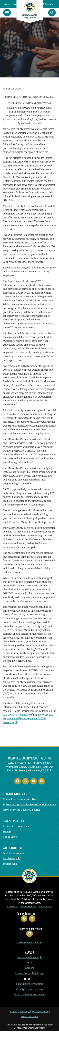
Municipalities (28, 906)
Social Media (10, 863)
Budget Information (14, 852)
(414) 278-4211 (17, 763)
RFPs (29, 962)
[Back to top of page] (52, 1040)
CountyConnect (18, 1011)
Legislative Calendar (28, 957)
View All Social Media (29, 942)
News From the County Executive (21, 809)
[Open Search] (52, 13)
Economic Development (16, 825)
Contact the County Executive (19, 798)
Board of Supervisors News (29, 994)
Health (7, 831)
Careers (29, 967)
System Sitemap (40, 1011)
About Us (12, 906)
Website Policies (29, 1016)
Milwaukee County (11, 4)
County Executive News (29, 989)
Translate (49, 4)
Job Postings (10, 858)
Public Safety (10, 836)
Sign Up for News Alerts (29, 983)
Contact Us (45, 906)
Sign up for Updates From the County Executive (29, 804)
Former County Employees (29, 973)
